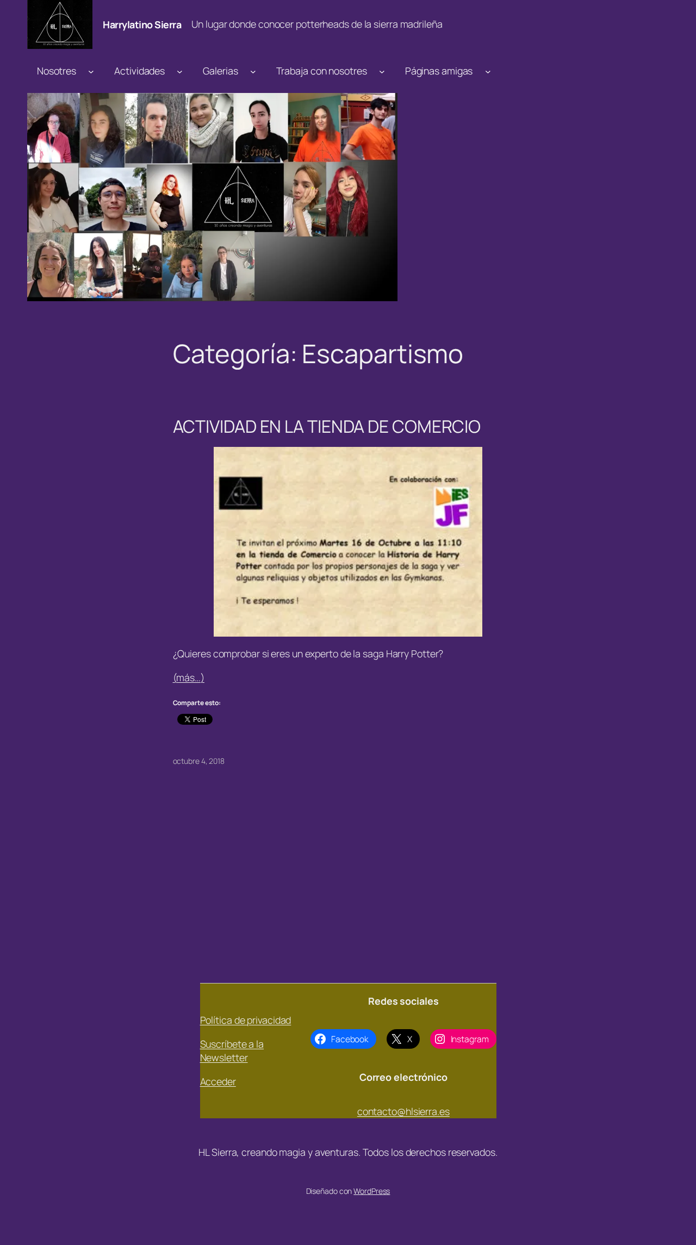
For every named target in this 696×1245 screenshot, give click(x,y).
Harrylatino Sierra (142, 24)
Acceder (218, 1081)
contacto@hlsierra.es (403, 1111)
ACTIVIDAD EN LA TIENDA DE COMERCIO (327, 427)
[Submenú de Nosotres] (91, 71)
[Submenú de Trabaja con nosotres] (382, 71)
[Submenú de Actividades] (180, 71)
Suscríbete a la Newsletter (232, 1050)
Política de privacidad (245, 1019)
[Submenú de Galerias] (253, 71)
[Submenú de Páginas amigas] (488, 71)
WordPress (371, 1191)
